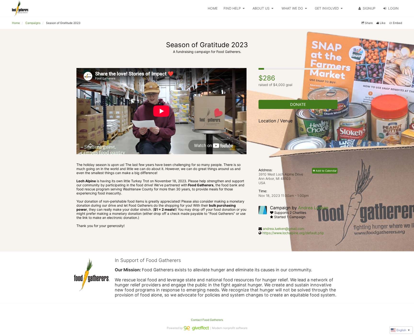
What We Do (292, 8)
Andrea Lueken (313, 207)
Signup (369, 8)
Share (369, 23)
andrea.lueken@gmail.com (283, 229)
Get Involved (327, 8)
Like (382, 23)
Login (393, 8)
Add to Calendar (326, 170)
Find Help (232, 8)
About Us (261, 8)
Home (213, 8)
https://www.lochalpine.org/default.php (293, 233)
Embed (397, 23)
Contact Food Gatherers (207, 320)
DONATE (298, 104)
